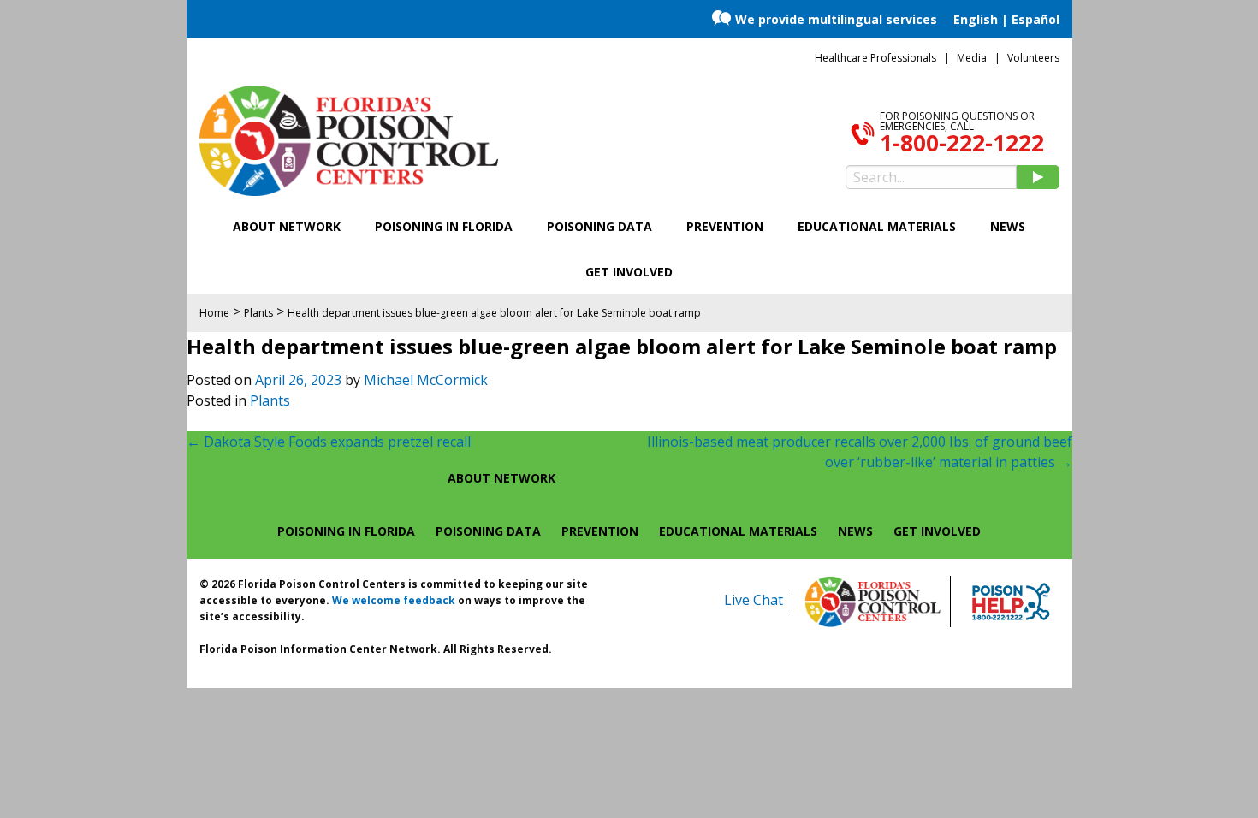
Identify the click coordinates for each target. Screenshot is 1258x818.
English (975, 19)
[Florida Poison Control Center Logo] (872, 601)
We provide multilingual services (836, 19)
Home (214, 312)
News (1007, 226)
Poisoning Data (599, 226)
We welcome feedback (393, 600)
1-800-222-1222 (962, 142)
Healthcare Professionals (875, 57)
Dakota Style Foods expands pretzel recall (329, 441)
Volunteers (1033, 57)
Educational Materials (877, 226)
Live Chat (753, 599)
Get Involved (629, 272)
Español (1035, 19)
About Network (287, 226)
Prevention (724, 226)
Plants (270, 400)
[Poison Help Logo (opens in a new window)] (1011, 601)
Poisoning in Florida (444, 226)
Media (972, 57)
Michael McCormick (426, 379)
